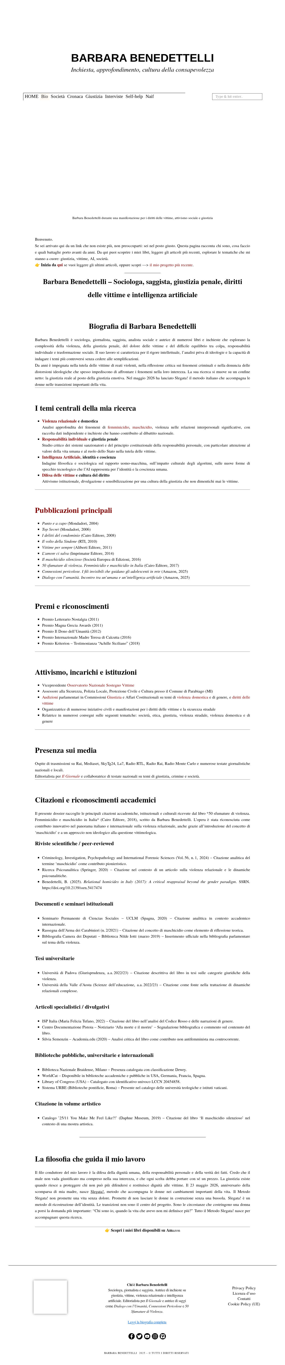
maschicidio (142, 427)
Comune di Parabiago (186, 691)
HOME (32, 96)
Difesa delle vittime (58, 475)
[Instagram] (155, 1336)
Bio (44, 96)
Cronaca (75, 96)
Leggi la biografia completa (147, 1322)
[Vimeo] (163, 1336)
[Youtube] (147, 1336)
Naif (150, 96)
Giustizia (94, 96)
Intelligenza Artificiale (61, 457)
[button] (258, 96)
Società (58, 96)
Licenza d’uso (244, 1293)
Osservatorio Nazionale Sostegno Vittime (100, 685)
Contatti (244, 1298)
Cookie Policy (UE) (244, 1303)
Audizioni (50, 697)
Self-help (134, 96)
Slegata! (97, 1191)
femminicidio (118, 427)
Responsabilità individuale (65, 439)
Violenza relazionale (59, 421)
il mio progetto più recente (171, 264)
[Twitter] (139, 1336)
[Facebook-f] (131, 1336)
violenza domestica (192, 697)
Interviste (114, 96)
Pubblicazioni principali (73, 510)
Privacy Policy (244, 1287)
